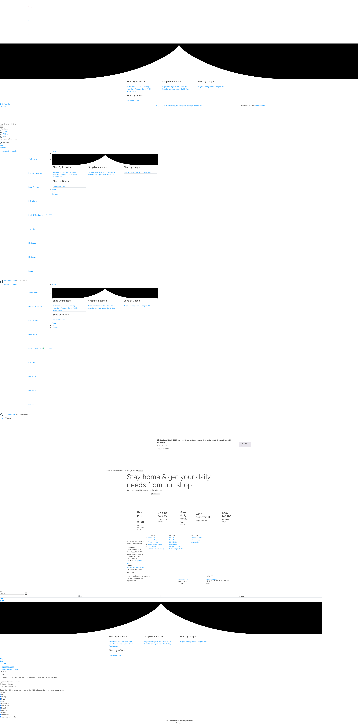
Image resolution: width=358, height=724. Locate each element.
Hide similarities (7, 684)
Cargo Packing (147, 89)
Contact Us (152, 546)
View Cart (172, 540)
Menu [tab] (80, 596)
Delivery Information (155, 540)
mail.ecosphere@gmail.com (10, 669)
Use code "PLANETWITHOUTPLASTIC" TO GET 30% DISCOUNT (179, 106)
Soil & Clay (185, 89)
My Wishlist (173, 542)
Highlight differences (8, 686)
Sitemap (3, 106)
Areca (178, 89)
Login (2, 145)
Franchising (4, 129)
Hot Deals (48, 215)
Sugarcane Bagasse (169, 87)
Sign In (171, 538)
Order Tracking (5, 104)
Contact (3, 672)
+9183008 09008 (9, 281)
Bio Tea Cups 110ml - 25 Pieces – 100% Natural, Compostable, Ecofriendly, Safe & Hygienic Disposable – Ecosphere (195, 441)
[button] (245, 444)
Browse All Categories (9, 151)
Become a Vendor (197, 538)
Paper (173, 89)
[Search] (1, 126)
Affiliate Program (197, 540)
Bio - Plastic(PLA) (183, 87)
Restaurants (131, 87)
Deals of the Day (133, 101)
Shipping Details (175, 546)
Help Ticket (173, 544)
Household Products (134, 89)
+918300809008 (9, 414)
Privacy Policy (153, 542)
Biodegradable (209, 87)
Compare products (176, 549)
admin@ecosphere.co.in (135, 567)
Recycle (200, 87)
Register (3, 147)
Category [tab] (242, 596)
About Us (151, 538)
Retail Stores (131, 91)
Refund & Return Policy (156, 549)
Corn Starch (166, 89)
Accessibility (195, 542)
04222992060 (259, 105)
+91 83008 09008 (7, 667)
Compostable (219, 87)
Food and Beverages (143, 87)
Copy (141, 471)
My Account (4, 675)
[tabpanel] (161, 631)
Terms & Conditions (155, 544)
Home (3, 418)
